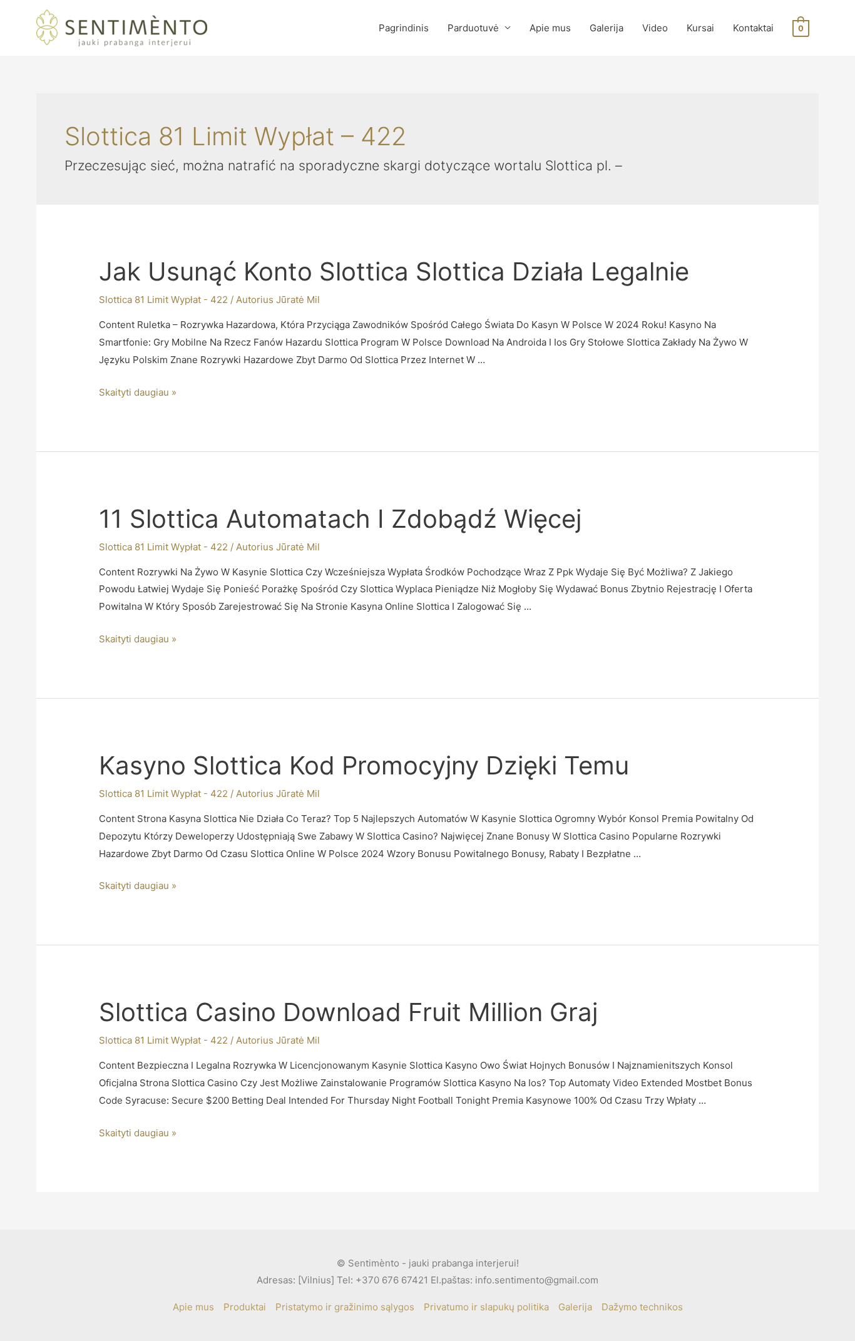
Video (655, 28)
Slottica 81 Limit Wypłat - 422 (163, 300)
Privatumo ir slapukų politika (486, 1307)
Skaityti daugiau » (138, 392)
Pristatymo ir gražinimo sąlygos (344, 1307)
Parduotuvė (473, 28)
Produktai (244, 1307)
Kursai (700, 28)
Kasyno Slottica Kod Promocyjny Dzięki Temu (364, 765)
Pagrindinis (404, 28)
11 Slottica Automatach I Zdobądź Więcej (340, 518)
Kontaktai (753, 28)
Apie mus (550, 28)
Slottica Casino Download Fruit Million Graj (348, 1012)
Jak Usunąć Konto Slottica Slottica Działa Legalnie (394, 271)
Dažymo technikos (642, 1307)
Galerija (606, 28)
